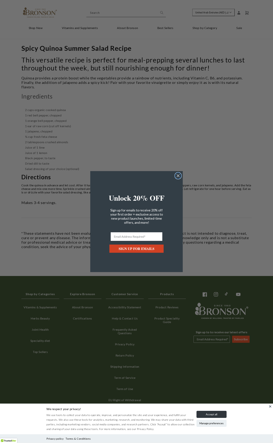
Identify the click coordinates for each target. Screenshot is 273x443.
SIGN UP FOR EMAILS (136, 248)
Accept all (211, 414)
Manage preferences (211, 423)
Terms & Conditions (78, 438)
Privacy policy (55, 438)
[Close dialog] (178, 176)
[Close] (270, 406)
